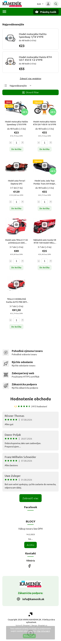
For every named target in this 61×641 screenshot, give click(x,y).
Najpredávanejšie (18, 85)
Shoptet (26, 625)
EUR (39, 4)
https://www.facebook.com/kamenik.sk (29, 566)
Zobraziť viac (30, 498)
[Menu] (4, 11)
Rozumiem (29, 636)
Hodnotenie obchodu (30, 398)
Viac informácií (43, 631)
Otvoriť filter (32, 92)
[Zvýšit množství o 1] (22, 142)
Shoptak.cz (42, 625)
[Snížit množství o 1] (10, 142)
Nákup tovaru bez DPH (30, 528)
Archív (30, 545)
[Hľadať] (56, 4)
